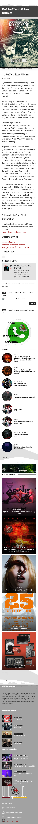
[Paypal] (12, 822)
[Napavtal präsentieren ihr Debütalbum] (7, 447)
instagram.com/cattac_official (15, 247)
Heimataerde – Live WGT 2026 (24, 766)
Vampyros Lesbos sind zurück (24, 397)
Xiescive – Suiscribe (21, 435)
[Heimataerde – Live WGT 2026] (7, 765)
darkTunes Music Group (20, 293)
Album (15, 436)
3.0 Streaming (18, 381)
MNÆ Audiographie (19, 407)
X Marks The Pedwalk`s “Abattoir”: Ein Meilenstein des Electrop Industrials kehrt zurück (24, 359)
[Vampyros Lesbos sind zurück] (7, 396)
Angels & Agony (19, 735)
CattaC (10, 293)
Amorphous (18, 719)
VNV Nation (18, 727)
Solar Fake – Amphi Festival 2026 (23, 774)
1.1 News (14, 69)
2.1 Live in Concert (19, 626)
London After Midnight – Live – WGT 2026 (24, 782)
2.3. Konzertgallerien (20, 755)
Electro (4, 295)
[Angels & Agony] (7, 735)
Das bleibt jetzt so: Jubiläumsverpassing (21, 384)
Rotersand (17, 744)
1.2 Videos (19, 587)
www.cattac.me (8, 242)
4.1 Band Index (18, 717)
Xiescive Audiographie (20, 432)
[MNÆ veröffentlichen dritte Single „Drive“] (7, 421)
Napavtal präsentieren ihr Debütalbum (23, 448)
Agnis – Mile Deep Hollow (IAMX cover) (19, 512)
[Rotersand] (7, 743)
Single (15, 410)
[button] (3, 820)
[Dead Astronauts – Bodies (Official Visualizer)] (19, 651)
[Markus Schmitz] (3, 299)
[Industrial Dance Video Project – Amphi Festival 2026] (7, 757)
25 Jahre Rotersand (19, 629)
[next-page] (6, 673)
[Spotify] (17, 822)
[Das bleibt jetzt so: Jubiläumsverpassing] (7, 383)
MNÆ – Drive (18, 409)
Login (4, 232)
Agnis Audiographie (18, 509)
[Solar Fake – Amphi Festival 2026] (7, 773)
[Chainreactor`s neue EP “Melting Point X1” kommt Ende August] (7, 371)
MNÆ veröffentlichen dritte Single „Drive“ (23, 422)
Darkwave (31, 293)
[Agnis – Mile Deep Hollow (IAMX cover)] (19, 497)
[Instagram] (8, 822)
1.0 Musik (8, 69)
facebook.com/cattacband (13, 245)
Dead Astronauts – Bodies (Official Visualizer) (19, 666)
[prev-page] (3, 673)
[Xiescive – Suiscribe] (7, 434)
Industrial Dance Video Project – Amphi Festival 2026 (25, 758)
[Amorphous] (7, 718)
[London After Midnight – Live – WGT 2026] (7, 782)
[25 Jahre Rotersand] (19, 612)
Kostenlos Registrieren (17, 232)
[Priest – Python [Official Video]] (19, 574)
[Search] (3, 257)
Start (3, 69)
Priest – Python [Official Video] (19, 590)
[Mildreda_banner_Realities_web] (19, 468)
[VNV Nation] (7, 726)
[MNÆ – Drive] (7, 409)
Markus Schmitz (20, 299)
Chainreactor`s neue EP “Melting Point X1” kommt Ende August (25, 372)
